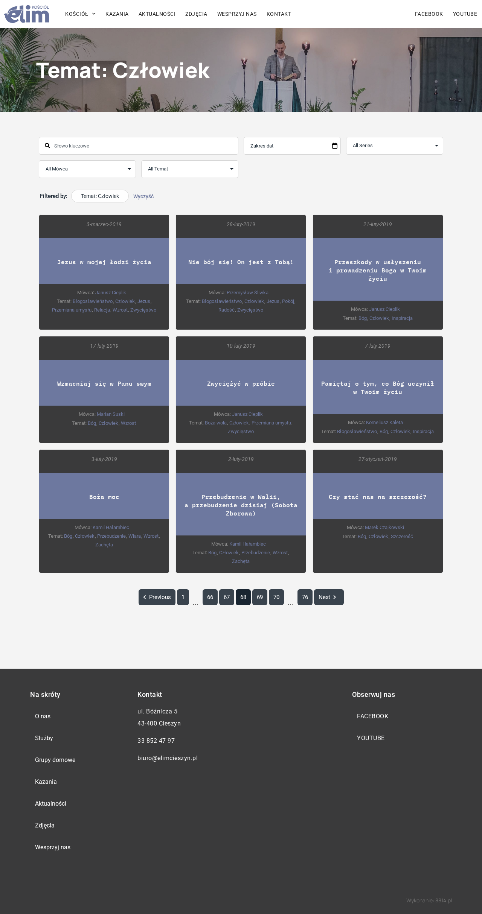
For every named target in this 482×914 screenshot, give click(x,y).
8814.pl (443, 900)
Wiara (134, 536)
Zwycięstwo (143, 310)
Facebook (429, 14)
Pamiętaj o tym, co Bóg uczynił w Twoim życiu (377, 387)
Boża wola (216, 423)
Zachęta (104, 544)
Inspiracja (402, 318)
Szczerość (402, 536)
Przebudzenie (111, 536)
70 (276, 597)
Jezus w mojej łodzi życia (104, 262)
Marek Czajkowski (384, 527)
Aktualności (157, 14)
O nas (42, 716)
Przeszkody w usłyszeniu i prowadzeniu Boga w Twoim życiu (378, 270)
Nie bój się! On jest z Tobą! (241, 262)
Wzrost (120, 310)
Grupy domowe (55, 759)
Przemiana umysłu (72, 310)
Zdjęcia (196, 14)
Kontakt (279, 14)
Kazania (117, 14)
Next (324, 597)
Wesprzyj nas (237, 14)
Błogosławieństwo (93, 301)
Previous (160, 597)
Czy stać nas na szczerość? (378, 496)
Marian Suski (111, 414)
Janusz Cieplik (110, 292)
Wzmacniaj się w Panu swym (104, 383)
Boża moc (104, 496)
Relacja (102, 310)
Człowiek (125, 301)
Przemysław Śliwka (247, 292)
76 (305, 597)
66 (210, 597)
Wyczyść (143, 196)
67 (227, 597)
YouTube (371, 738)
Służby (44, 738)
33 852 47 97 (156, 740)
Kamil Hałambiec (111, 527)
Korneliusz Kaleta (384, 422)
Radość (226, 310)
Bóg (362, 318)
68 (243, 597)
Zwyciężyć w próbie (241, 383)
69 (260, 597)
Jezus (143, 301)
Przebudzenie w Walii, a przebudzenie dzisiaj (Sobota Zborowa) (241, 504)
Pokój (288, 301)
